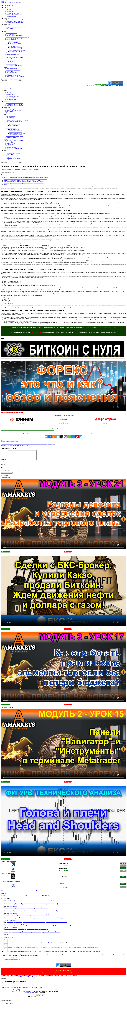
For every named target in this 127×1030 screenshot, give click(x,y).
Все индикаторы (10, 25)
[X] (61, 436)
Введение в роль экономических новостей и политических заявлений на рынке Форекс (26, 177)
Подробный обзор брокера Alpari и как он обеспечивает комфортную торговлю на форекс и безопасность (37, 903)
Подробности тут (29, 992)
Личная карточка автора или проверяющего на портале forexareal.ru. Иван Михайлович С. (36, 942)
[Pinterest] (77, 436)
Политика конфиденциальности (12, 959)
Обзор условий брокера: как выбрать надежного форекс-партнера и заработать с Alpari (32, 911)
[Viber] (65, 436)
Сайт (2, 467)
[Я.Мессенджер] (46, 436)
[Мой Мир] (73, 436)
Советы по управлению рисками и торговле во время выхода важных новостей (24, 183)
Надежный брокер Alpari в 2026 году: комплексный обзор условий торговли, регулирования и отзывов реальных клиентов (43, 925)
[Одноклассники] (54, 436)
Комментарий (4, 459)
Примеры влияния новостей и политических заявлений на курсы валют (22, 180)
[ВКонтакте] (50, 436)
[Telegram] (58, 436)
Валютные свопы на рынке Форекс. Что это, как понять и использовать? (32, 951)
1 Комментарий (13, 906)
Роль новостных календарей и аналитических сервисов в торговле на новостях (23, 181)
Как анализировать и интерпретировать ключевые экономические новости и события (25, 179)
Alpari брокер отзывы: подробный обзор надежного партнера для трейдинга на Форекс (32, 932)
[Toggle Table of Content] (2, 175)
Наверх (2, 1)
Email (2, 464)
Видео (5, 184)
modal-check (4, 978)
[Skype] (80, 436)
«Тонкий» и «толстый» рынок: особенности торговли (14, 445)
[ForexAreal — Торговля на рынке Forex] (11, 2)
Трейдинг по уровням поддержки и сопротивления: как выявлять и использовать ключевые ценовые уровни (28, 444)
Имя (2, 461)
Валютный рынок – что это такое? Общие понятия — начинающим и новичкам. (33, 947)
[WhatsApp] (69, 436)
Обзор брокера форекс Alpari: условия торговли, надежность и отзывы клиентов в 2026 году (33, 918)
